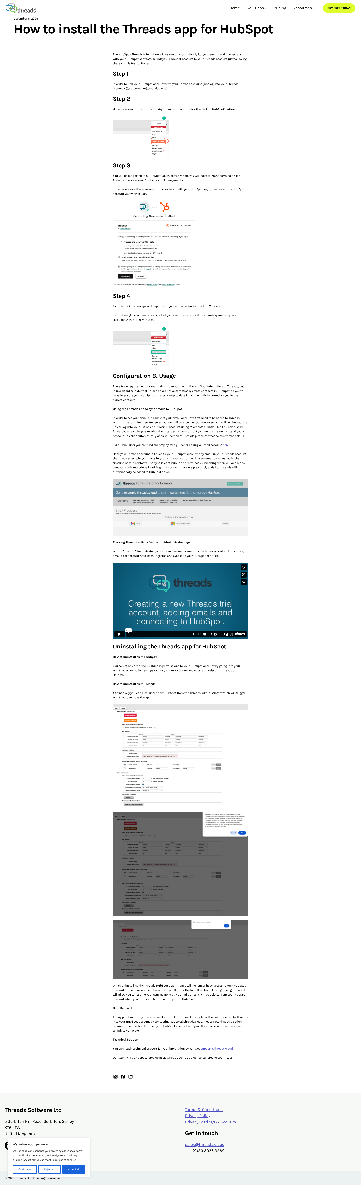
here (226, 445)
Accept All (74, 1169)
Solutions (255, 8)
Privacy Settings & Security (210, 1122)
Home (234, 8)
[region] (49, 1157)
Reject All (49, 1169)
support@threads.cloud (217, 1048)
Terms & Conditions (204, 1109)
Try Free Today (339, 8)
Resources (302, 8)
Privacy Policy (197, 1115)
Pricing (280, 8)
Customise (24, 1169)
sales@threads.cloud (204, 1144)
